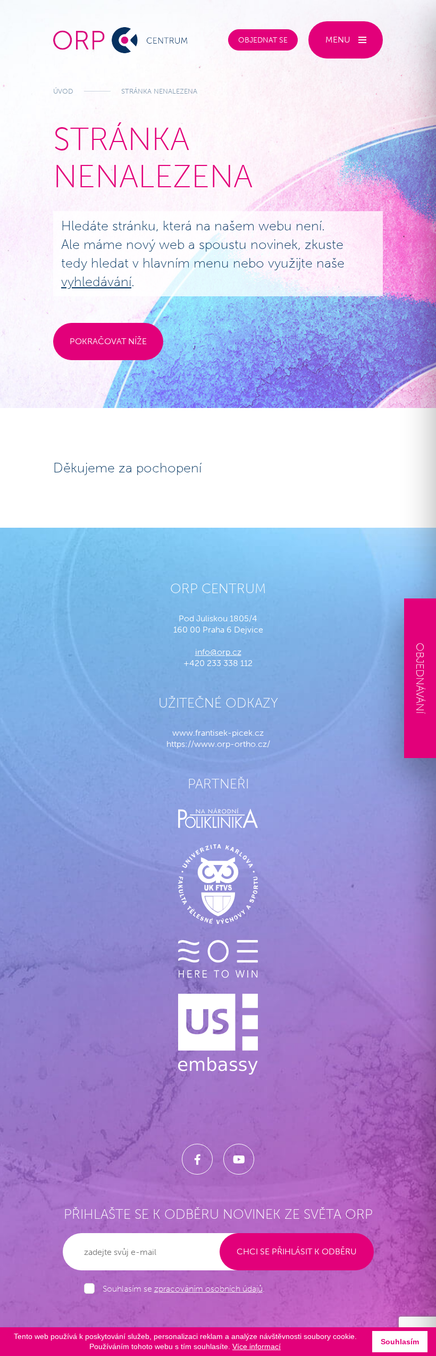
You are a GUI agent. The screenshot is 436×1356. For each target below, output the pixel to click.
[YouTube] (238, 1159)
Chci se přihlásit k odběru (297, 1251)
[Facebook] (197, 1159)
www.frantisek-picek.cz (218, 733)
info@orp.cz (218, 652)
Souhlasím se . (184, 1289)
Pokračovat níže (108, 341)
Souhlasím (400, 1341)
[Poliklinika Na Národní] (218, 818)
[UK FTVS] (218, 884)
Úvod (63, 91)
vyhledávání (96, 281)
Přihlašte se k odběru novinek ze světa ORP (218, 1214)
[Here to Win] (218, 959)
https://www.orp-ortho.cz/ (218, 744)
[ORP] (120, 40)
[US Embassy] (218, 1034)
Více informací (256, 1346)
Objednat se (263, 40)
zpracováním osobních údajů (208, 1289)
